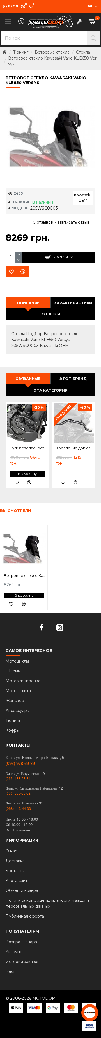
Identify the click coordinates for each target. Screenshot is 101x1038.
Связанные (28, 378)
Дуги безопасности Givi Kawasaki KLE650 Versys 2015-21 (28, 448)
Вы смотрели (15, 510)
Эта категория (51, 390)
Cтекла (83, 52)
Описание (28, 302)
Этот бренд (73, 378)
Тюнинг (20, 52)
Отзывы (51, 314)
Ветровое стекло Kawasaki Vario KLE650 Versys (25, 575)
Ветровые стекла (52, 52)
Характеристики (73, 302)
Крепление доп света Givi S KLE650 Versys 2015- (75, 448)
